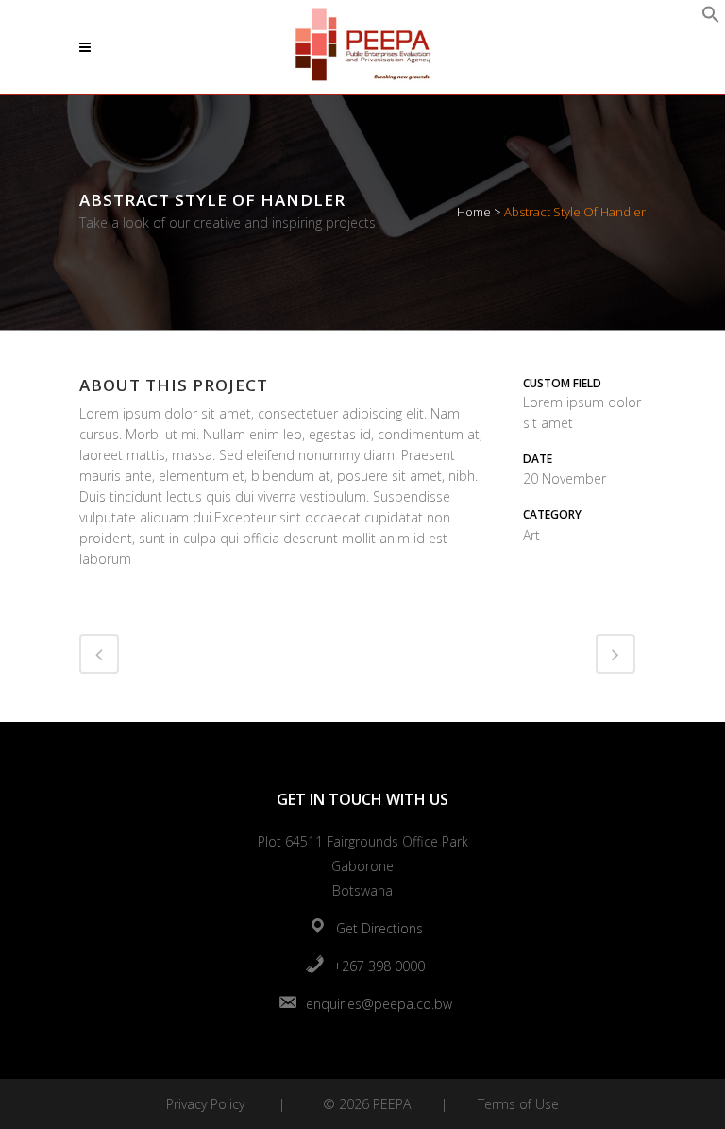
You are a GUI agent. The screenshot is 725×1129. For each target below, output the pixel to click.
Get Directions (379, 928)
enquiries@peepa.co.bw (379, 1004)
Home (474, 211)
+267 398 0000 (379, 966)
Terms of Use (518, 1104)
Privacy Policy (205, 1104)
